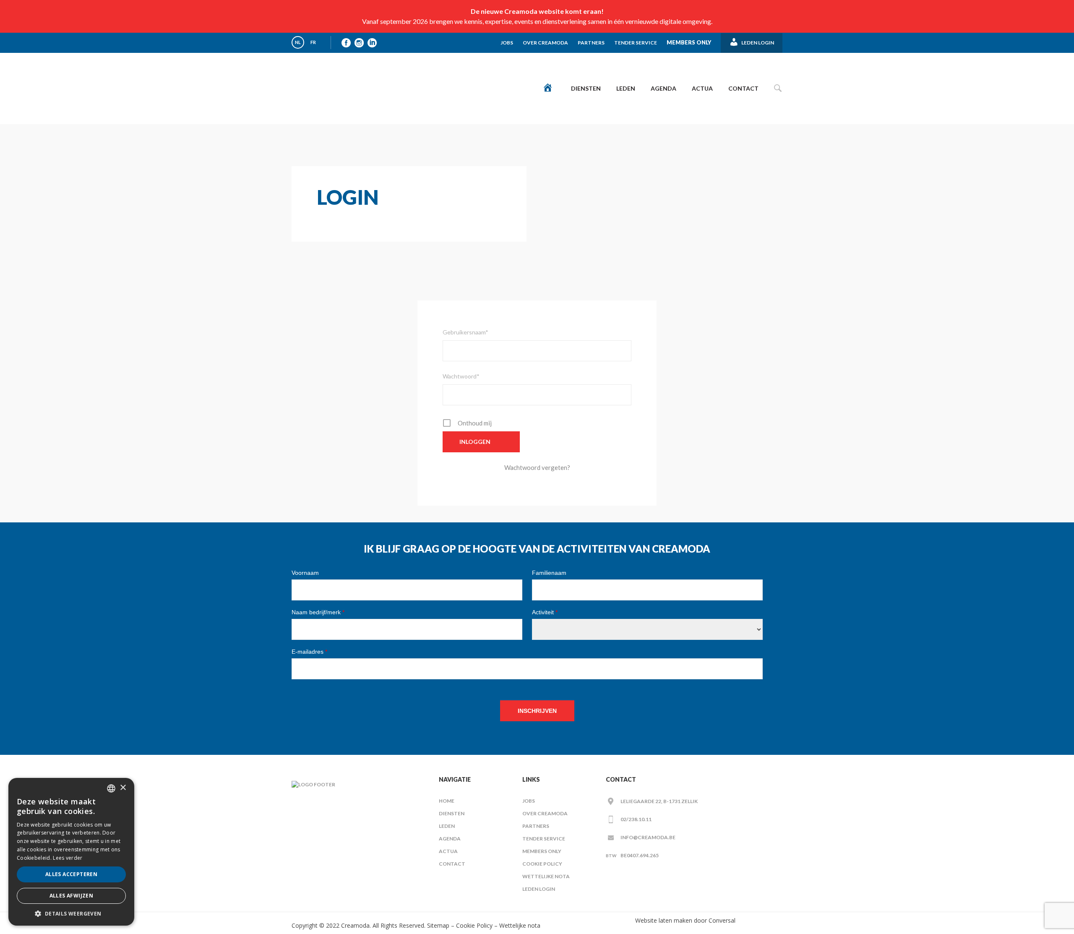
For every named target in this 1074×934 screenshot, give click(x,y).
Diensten (586, 88)
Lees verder (67, 857)
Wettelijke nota (546, 876)
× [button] (123, 788)
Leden (625, 88)
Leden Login (538, 889)
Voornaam (305, 572)
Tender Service (635, 42)
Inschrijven (537, 710)
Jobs (507, 42)
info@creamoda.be (647, 837)
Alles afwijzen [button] (72, 895)
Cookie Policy (542, 864)
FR (313, 42)
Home (446, 801)
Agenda (663, 88)
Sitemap (437, 925)
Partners (591, 42)
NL (298, 42)
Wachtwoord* (461, 376)
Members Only (689, 42)
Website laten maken (663, 920)
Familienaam (549, 572)
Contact (743, 88)
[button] (71, 913)
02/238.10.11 (636, 819)
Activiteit (545, 612)
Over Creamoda (545, 42)
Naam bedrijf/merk (318, 612)
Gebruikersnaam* (465, 332)
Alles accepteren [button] (71, 874)
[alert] (71, 852)
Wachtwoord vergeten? (537, 467)
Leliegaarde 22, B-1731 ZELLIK (659, 801)
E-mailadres (309, 651)
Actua (702, 88)
